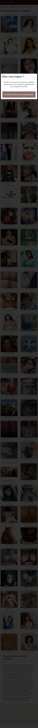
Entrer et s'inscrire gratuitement (19, 94)
